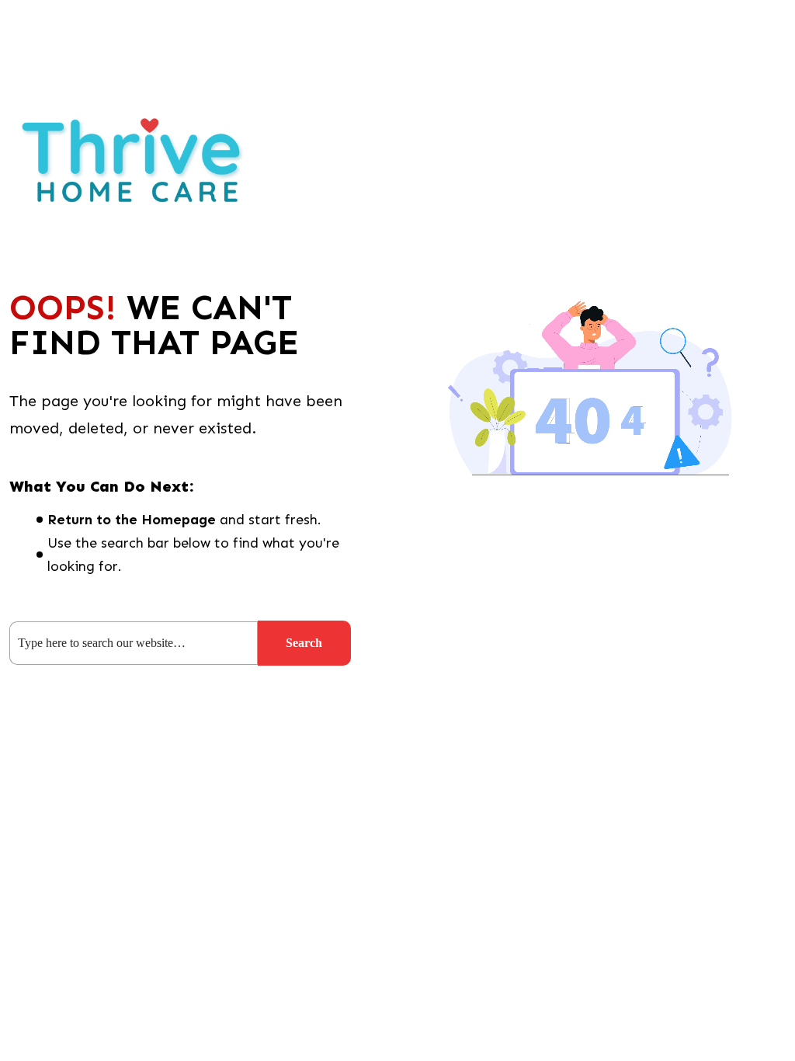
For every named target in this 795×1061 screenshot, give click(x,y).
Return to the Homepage (131, 519)
